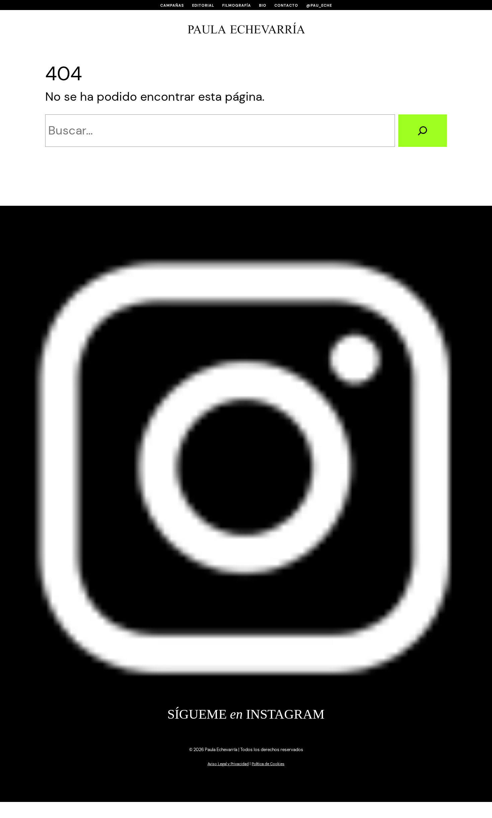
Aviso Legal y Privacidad (228, 763)
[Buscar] (422, 130)
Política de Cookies (268, 763)
